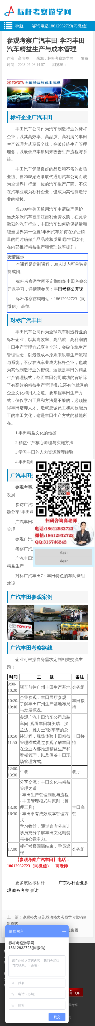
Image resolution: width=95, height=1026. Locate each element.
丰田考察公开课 (68, 289)
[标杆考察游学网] (47, 13)
